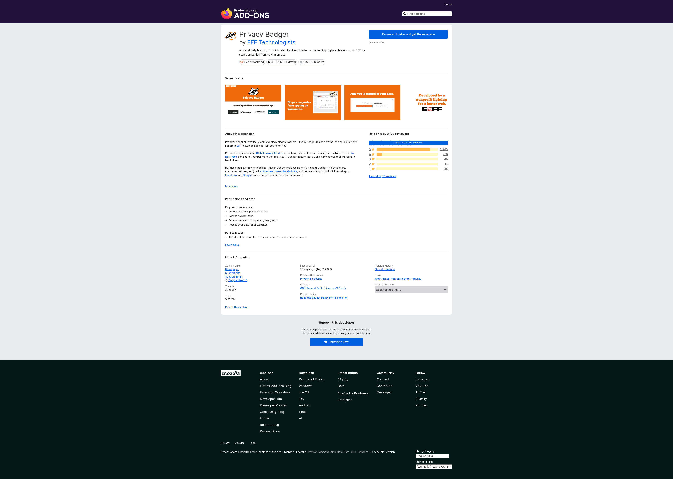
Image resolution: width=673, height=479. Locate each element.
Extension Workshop (275, 392)
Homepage (232, 269)
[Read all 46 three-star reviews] (407, 159)
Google (247, 175)
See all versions (385, 269)
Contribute (384, 386)
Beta (341, 386)
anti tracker (382, 278)
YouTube (422, 386)
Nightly (343, 379)
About (264, 379)
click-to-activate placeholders (278, 171)
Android (304, 405)
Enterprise (345, 400)
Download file (377, 42)
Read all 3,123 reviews (382, 176)
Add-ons (266, 373)
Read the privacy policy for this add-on (323, 297)
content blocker (400, 278)
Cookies (239, 442)
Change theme (424, 461)
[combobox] (427, 13)
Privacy (225, 442)
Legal (253, 442)
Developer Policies (273, 405)
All (300, 418)
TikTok (421, 392)
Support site (232, 272)
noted (253, 451)
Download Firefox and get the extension (408, 34)
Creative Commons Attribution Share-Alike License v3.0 (339, 451)
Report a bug (269, 425)
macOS (304, 392)
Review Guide (270, 431)
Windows (305, 386)
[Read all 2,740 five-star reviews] (407, 149)
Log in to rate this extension (408, 142)
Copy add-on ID (237, 280)
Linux (303, 412)
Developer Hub (271, 399)
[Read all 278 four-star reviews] (407, 154)
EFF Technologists (271, 42)
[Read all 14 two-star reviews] (407, 164)
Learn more (232, 244)
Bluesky (421, 399)
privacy (417, 278)
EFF (239, 145)
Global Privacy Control (269, 152)
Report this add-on (236, 307)
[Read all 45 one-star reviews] (407, 168)
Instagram (423, 379)
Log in (448, 3)
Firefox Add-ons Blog (275, 386)
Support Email (233, 276)
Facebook (231, 175)
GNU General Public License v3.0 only (323, 288)
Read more (231, 186)
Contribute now (339, 342)
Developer (384, 392)
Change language (426, 451)
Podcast (422, 405)
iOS (301, 399)
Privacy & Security (311, 278)
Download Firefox (312, 379)
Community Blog (272, 412)
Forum (264, 418)
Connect (383, 379)
